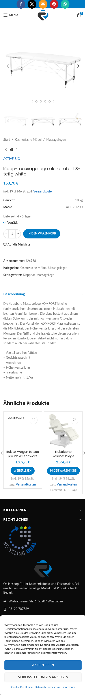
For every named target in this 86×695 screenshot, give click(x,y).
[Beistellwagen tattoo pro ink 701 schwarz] (22, 431)
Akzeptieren (43, 665)
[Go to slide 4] (41, 101)
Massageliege (45, 275)
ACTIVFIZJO (11, 158)
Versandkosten (43, 191)
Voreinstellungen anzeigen (43, 677)
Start (6, 139)
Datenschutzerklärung (47, 687)
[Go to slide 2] (32, 101)
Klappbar (29, 275)
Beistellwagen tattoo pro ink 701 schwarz (22, 453)
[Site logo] (43, 15)
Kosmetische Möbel (28, 139)
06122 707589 (19, 609)
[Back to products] (11, 149)
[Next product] (16, 149)
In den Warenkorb (42, 233)
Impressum (68, 687)
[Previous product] (6, 149)
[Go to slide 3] (36, 101)
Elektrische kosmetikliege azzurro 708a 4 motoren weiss (63, 458)
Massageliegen (56, 139)
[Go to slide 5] (45, 101)
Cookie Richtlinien (22, 687)
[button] (7, 66)
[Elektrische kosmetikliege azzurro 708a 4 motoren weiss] (63, 431)
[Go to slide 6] (50, 101)
